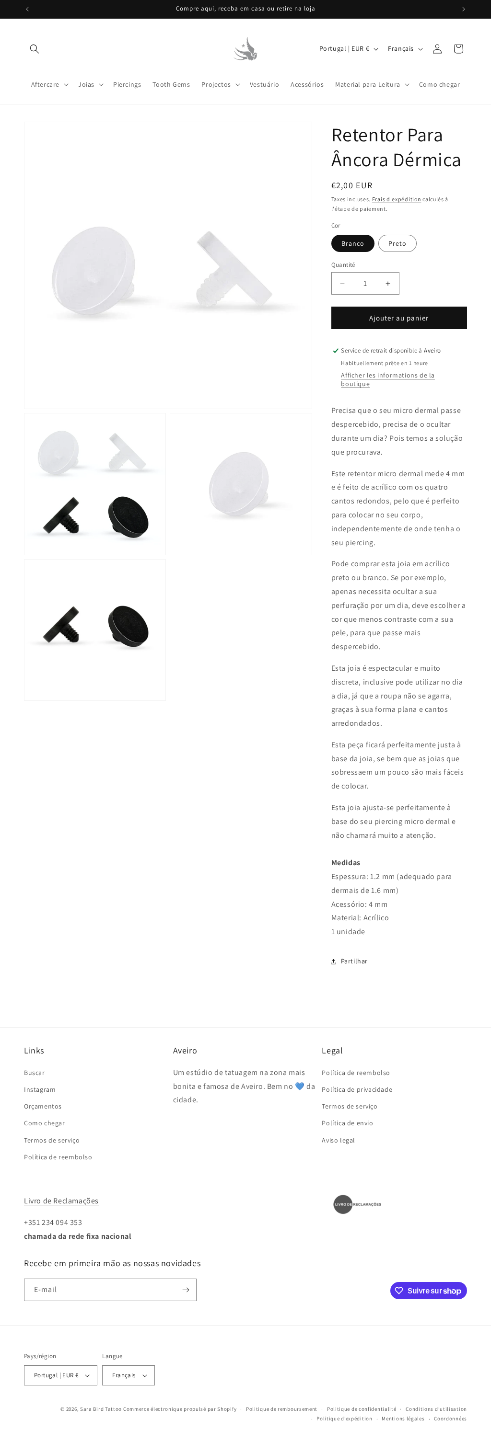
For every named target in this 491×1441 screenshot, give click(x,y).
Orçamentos (43, 1106)
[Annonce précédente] (27, 9)
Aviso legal (338, 1140)
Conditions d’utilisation (436, 1409)
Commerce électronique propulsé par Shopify (179, 1409)
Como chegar (44, 1123)
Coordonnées (450, 1418)
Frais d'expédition (396, 199)
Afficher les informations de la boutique (388, 379)
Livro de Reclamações (61, 1201)
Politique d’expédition (344, 1418)
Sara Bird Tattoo (101, 1409)
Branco (352, 243)
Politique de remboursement (281, 1409)
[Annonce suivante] (463, 9)
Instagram (40, 1089)
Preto (397, 243)
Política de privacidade (357, 1089)
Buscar (34, 1072)
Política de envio (347, 1123)
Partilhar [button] (354, 961)
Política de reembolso (58, 1157)
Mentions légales (403, 1418)
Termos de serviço (52, 1140)
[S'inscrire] (185, 1290)
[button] (34, 48)
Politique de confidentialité (362, 1409)
